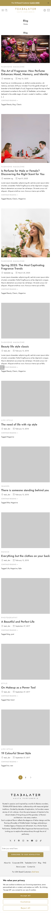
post (12, 634)
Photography (9, 617)
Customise (25, 902)
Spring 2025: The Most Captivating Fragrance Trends (22, 267)
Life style (7, 420)
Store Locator (21, 866)
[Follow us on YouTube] (32, 841)
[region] (25, 894)
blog (14, 104)
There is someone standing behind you (25, 490)
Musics (5, 552)
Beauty (9, 104)
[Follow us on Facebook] (15, 841)
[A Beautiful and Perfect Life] (25, 596)
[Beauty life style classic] (25, 321)
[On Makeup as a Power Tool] (25, 662)
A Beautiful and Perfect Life (18, 621)
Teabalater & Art (30, 862)
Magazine (22, 198)
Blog (39, 862)
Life (8, 568)
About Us (7, 862)
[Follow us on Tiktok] (41, 840)
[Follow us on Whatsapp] (36, 841)
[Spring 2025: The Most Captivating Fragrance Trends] (25, 232)
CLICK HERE (34, 3)
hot (8, 765)
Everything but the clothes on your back (25, 556)
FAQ (44, 862)
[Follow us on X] (10, 840)
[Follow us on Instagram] (23, 841)
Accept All (25, 895)
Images (5, 486)
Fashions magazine (13, 66)
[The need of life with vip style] (25, 398)
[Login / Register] (44, 10)
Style (19, 568)
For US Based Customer (25, 3)
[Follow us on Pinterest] (19, 841)
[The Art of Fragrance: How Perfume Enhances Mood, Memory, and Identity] (25, 49)
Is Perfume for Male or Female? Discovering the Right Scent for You (22, 172)
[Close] (48, 3)
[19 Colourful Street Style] (25, 727)
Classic (19, 104)
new (11, 765)
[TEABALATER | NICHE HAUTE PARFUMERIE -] (25, 10)
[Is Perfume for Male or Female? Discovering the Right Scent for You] (25, 138)
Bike (8, 502)
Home (25, 24)
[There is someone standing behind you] (25, 464)
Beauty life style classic (15, 346)
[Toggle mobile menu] (2, 10)
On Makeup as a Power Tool (18, 687)
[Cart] (48, 10)
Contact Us (31, 866)
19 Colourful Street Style (16, 753)
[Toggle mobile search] (6, 10)
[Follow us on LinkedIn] (28, 841)
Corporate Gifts (17, 862)
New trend (10, 700)
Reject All (25, 908)
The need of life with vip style (19, 424)
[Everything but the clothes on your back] (25, 530)
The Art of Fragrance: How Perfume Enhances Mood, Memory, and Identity (24, 72)
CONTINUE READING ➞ (9, 100)
